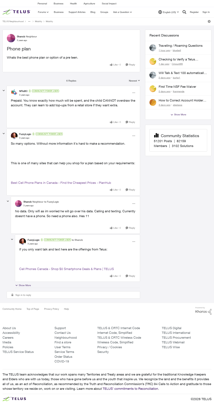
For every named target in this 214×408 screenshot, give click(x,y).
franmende (178, 91)
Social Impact (109, 3)
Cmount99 (177, 63)
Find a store (63, 342)
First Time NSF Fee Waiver (177, 86)
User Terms (63, 347)
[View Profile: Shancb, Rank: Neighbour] (11, 38)
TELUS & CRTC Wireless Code (119, 337)
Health (73, 3)
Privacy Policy (51, 308)
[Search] (184, 12)
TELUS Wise (171, 347)
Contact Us (63, 333)
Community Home (12, 308)
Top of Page (33, 308)
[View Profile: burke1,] (152, 75)
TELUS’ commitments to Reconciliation (130, 388)
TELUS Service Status (18, 352)
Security (103, 352)
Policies (8, 347)
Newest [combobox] (134, 80)
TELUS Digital (171, 328)
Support (60, 328)
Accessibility (11, 333)
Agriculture (89, 3)
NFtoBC (23, 91)
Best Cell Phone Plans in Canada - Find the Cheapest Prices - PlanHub (61, 182)
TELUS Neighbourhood (13, 21)
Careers (8, 337)
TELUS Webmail (173, 342)
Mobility (38, 21)
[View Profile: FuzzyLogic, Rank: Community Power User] (14, 135)
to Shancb (77, 239)
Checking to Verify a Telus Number (177, 59)
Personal (42, 3)
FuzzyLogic (25, 134)
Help (66, 308)
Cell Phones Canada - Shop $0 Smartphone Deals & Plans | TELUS (66, 269)
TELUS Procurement (176, 337)
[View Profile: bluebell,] (152, 47)
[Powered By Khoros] (203, 311)
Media (7, 342)
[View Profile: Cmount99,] (152, 61)
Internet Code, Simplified (114, 333)
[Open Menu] (209, 21)
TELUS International (176, 333)
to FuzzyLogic (51, 201)
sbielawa (177, 104)
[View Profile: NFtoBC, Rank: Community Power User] (14, 92)
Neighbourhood (66, 337)
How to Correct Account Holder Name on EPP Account (181, 100)
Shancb (21, 36)
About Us (9, 328)
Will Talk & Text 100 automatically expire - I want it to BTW (182, 73)
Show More (25, 285)
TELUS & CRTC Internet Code (118, 328)
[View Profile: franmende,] (152, 88)
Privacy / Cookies (109, 347)
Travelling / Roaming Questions (181, 45)
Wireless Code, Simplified (115, 342)
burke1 (176, 77)
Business (58, 3)
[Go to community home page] (17, 12)
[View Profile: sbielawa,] (152, 102)
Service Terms (64, 352)
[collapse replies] (4, 91)
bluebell (177, 50)
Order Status (63, 356)
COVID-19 (62, 361)
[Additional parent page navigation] (29, 21)
